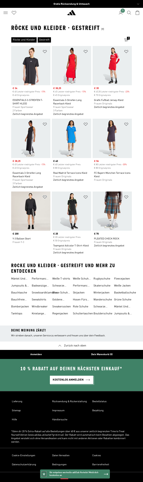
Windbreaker (40, 306)
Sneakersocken (61, 306)
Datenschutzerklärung (24, 464)
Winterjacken (101, 292)
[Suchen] (129, 13)
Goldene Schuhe (57, 300)
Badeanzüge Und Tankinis (40, 286)
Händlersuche (59, 419)
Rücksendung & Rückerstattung (69, 401)
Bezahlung (98, 410)
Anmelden (36, 354)
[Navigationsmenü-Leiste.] (5, 13)
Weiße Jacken (122, 285)
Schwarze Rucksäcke (100, 307)
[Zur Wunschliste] (14, 13)
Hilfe (14, 419)
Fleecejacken (122, 278)
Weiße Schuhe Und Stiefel (81, 279)
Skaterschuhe (101, 285)
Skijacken (79, 292)
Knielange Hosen (38, 314)
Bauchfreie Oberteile (18, 300)
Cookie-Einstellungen (23, 455)
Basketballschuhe (125, 292)
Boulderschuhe (102, 313)
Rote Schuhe (80, 306)
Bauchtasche (19, 292)
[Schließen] (44, 474)
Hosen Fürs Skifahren (80, 300)
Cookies (96, 455)
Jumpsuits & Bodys (19, 286)
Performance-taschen (40, 279)
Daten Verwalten (61, 455)
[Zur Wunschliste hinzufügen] (45, 52)
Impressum (58, 410)
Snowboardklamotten (45, 292)
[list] (66, 40)
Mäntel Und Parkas (18, 279)
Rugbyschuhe (101, 278)
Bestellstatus (99, 401)
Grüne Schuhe (122, 299)
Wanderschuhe (102, 299)
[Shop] (71, 14)
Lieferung (17, 401)
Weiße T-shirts (61, 278)
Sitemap (16, 410)
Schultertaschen (83, 313)
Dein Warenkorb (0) (102, 354)
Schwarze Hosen (58, 286)
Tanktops (16, 313)
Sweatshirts (39, 299)
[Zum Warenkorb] (137, 13)
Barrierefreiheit (100, 464)
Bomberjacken (20, 306)
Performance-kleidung (81, 286)
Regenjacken (60, 313)
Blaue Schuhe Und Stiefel (60, 293)
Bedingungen (59, 464)
